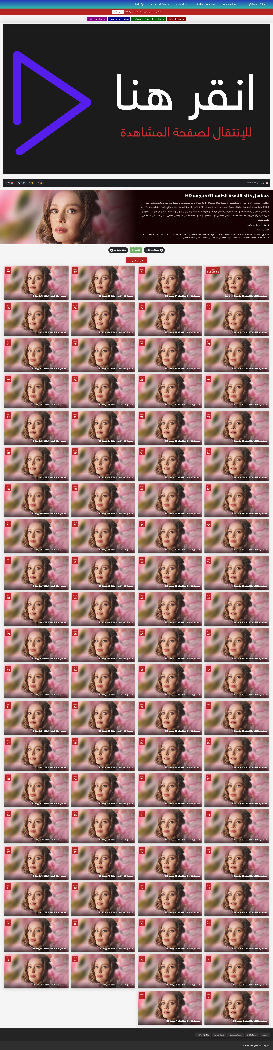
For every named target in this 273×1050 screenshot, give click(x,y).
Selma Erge (225, 238)
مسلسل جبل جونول (97, 19)
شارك (21, 182)
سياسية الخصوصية (160, 4)
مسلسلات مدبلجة (206, 4)
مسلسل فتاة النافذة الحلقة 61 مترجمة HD (227, 195)
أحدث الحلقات (183, 4)
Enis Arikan (176, 234)
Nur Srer (214, 238)
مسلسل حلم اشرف (176, 19)
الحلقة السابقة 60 (153, 250)
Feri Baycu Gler (190, 234)
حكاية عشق (244, 1045)
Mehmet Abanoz (252, 234)
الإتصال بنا (139, 4)
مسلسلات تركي (253, 225)
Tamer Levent (249, 238)
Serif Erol (237, 238)
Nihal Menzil (202, 238)
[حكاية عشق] (257, 4)
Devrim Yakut (162, 234)
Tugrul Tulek (263, 238)
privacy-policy (203, 1034)
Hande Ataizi (237, 234)
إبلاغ (10, 182)
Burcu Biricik (148, 234)
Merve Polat (189, 238)
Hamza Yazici (223, 234)
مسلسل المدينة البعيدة (119, 19)
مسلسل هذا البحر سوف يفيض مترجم (148, 19)
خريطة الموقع (219, 1034)
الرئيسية (265, 1034)
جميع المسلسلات (230, 4)
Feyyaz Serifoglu (206, 234)
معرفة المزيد (118, 11)
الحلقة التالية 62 (118, 250)
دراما (259, 230)
